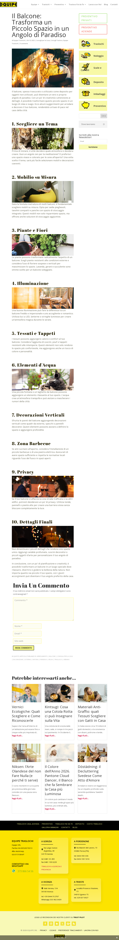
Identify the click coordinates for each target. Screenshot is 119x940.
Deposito (79, 824)
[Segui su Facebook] (45, 924)
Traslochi (46, 4)
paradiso (43, 659)
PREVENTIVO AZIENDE (89, 29)
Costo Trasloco (94, 824)
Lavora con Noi (95, 4)
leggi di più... (17, 735)
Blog (106, 4)
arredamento (42, 656)
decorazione (18, 659)
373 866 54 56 (25, 871)
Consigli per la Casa (43, 40)
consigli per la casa (65, 656)
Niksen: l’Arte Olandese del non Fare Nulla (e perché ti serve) (26, 773)
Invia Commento (23, 648)
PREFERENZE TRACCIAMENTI (70, 930)
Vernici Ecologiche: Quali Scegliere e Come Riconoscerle (26, 713)
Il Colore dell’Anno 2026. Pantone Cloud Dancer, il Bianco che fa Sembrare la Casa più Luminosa (58, 780)
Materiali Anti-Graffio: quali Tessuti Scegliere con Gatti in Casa (92, 713)
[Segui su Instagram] (51, 924)
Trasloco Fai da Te (76, 4)
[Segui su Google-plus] (68, 924)
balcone (52, 656)
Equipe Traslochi (19, 40)
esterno (28, 659)
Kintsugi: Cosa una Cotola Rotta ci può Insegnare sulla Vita (58, 713)
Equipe (34, 4)
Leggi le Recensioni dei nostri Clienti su (59, 917)
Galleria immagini (50, 827)
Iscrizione (93, 147)
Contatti (114, 4)
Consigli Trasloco (57, 40)
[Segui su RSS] (74, 924)
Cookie (53, 930)
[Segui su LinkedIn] (57, 924)
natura (35, 659)
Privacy (43, 930)
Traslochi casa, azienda (28, 824)
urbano (66, 659)
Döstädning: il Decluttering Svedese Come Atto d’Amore (90, 773)
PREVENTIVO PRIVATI (89, 18)
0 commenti (24, 43)
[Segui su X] (62, 924)
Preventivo (59, 4)
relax (51, 659)
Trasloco (58, 659)
